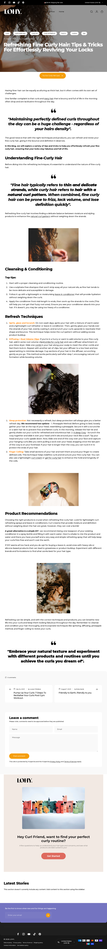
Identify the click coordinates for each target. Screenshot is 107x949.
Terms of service (27, 942)
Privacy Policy (55, 762)
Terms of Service (70, 762)
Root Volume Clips (30, 339)
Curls (7, 33)
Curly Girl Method (49, 33)
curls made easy (20, 33)
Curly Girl (35, 33)
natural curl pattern (40, 216)
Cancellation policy (22, 945)
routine (74, 33)
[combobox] (94, 2)
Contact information (10, 945)
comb (38, 345)
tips (84, 33)
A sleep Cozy (79, 432)
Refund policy (8, 942)
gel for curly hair (53, 458)
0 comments (12, 677)
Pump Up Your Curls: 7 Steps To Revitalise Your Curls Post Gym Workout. (30, 695)
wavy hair (48, 98)
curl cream (36, 458)
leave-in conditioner (65, 294)
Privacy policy (17, 942)
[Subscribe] (48, 915)
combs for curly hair (54, 342)
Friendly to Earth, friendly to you (75, 692)
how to (63, 33)
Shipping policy (38, 942)
